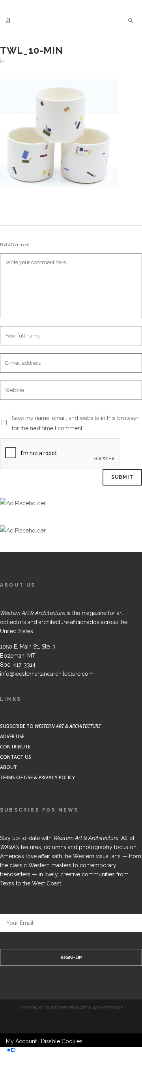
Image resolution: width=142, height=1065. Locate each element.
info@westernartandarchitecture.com (46, 674)
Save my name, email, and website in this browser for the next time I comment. (75, 423)
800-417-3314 (18, 665)
